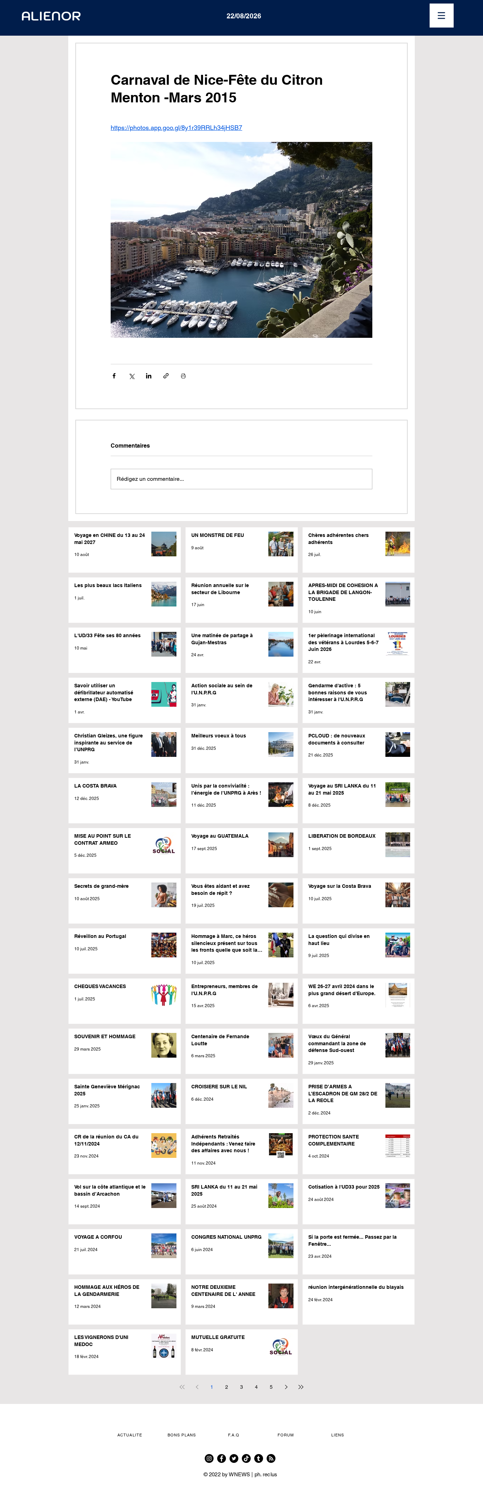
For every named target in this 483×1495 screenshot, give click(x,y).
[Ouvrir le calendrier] (287, 16)
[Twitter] (233, 1458)
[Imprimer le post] (183, 375)
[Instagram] (209, 1458)
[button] (442, 16)
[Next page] (286, 1387)
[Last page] (301, 1387)
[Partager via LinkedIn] (148, 375)
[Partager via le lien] (166, 375)
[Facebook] (221, 1458)
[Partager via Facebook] (114, 375)
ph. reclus (266, 1474)
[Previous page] (197, 1387)
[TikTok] (246, 1458)
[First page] (182, 1387)
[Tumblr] (258, 1458)
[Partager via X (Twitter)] (131, 375)
